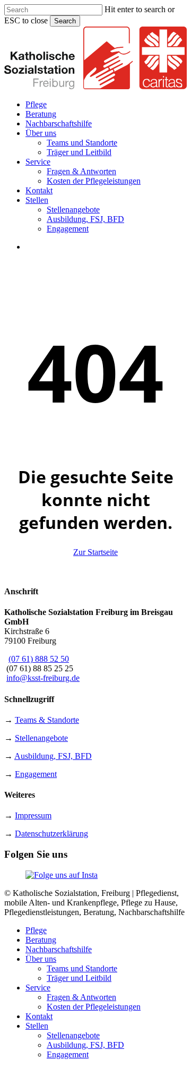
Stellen (36, 1025)
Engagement (36, 774)
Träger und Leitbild (79, 977)
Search (65, 21)
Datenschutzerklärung (51, 833)
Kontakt (39, 1016)
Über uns (40, 958)
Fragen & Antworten (81, 997)
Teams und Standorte (82, 968)
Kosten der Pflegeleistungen (94, 1006)
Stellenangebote (41, 737)
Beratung (40, 939)
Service (37, 987)
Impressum (33, 815)
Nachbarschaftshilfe (58, 949)
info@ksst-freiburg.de (43, 677)
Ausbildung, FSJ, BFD (53, 756)
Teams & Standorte (47, 719)
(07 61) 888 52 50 (38, 658)
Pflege (36, 930)
